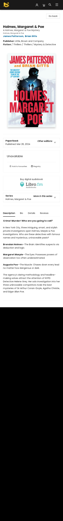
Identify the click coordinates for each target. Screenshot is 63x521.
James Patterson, (13, 36)
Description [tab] (9, 213)
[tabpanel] (31, 260)
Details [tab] (31, 213)
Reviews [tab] (44, 213)
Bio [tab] (21, 213)
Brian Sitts (31, 36)
